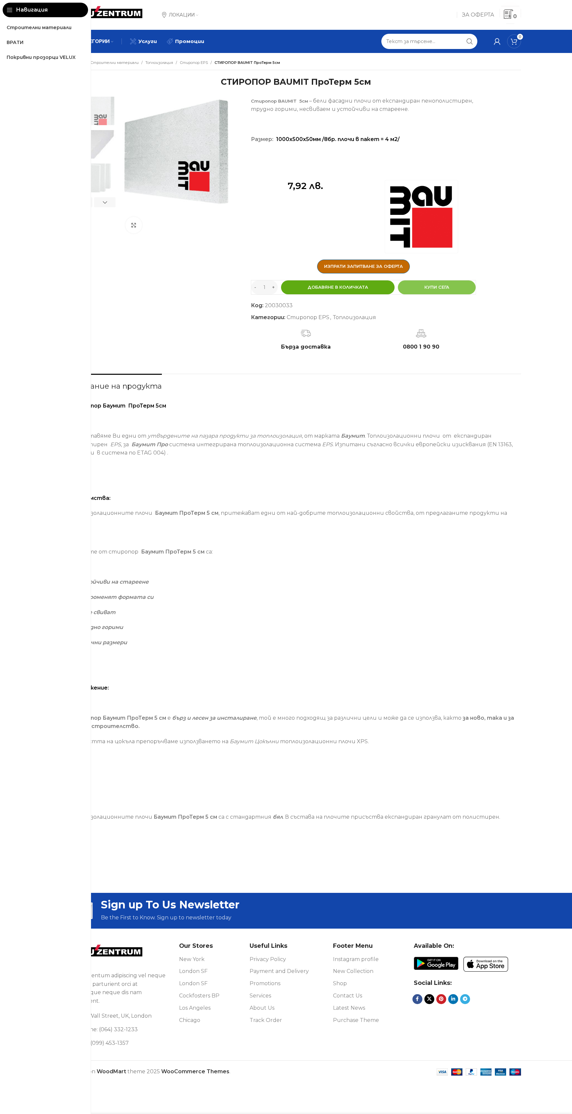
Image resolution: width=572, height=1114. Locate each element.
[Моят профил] (497, 41)
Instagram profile (356, 959)
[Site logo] (108, 14)
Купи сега (436, 287)
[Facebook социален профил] (417, 999)
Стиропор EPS (194, 62)
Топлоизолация (159, 62)
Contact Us (347, 996)
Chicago (189, 1020)
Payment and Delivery (279, 971)
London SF (193, 971)
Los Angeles (195, 1008)
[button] (105, 202)
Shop (340, 983)
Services (260, 996)
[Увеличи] (133, 225)
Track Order (266, 1020)
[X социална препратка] (429, 999)
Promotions (265, 983)
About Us (262, 1008)
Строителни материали (114, 62)
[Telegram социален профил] (465, 999)
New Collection (353, 971)
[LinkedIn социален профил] (453, 999)
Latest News (349, 1008)
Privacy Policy (268, 959)
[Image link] (108, 953)
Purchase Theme (356, 1020)
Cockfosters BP (199, 996)
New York (192, 959)
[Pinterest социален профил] (441, 999)
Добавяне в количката (338, 287)
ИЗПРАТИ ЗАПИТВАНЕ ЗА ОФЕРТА (363, 266)
